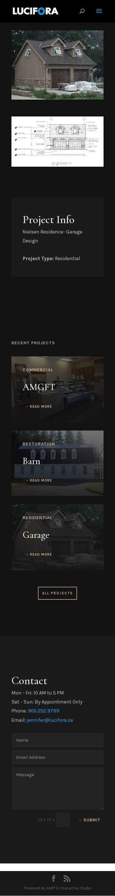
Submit (91, 819)
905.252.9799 (43, 711)
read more (41, 406)
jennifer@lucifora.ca (50, 720)
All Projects (57, 593)
